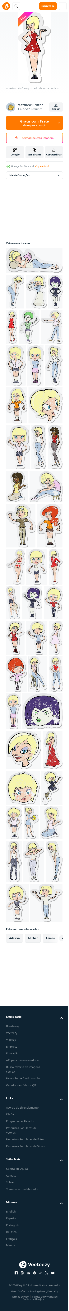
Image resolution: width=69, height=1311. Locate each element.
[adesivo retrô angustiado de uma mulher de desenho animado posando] (15, 291)
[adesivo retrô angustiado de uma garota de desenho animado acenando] (36, 808)
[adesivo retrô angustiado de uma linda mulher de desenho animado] (32, 407)
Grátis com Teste (34, 123)
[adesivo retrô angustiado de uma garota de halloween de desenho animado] (45, 327)
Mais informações (19, 175)
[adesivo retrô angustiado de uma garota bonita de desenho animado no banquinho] (15, 882)
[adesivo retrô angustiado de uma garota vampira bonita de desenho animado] (13, 327)
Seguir (56, 109)
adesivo (14, 1234)
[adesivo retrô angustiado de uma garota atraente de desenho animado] (37, 1118)
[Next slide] (54, 1234)
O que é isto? (42, 166)
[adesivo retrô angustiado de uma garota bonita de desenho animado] (37, 773)
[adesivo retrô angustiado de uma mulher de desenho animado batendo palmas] (53, 1035)
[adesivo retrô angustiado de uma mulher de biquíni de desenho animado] (42, 692)
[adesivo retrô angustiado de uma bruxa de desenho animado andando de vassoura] (16, 1036)
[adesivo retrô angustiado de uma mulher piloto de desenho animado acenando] (20, 651)
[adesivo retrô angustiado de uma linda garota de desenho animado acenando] (33, 566)
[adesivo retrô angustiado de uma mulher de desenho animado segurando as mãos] (22, 1199)
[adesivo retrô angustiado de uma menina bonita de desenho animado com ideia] (18, 527)
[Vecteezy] (6, 6)
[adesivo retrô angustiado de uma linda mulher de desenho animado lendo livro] (34, 260)
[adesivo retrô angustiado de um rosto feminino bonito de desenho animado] (23, 485)
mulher (33, 1234)
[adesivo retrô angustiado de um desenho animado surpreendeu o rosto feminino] (44, 996)
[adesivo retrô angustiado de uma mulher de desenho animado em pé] (14, 407)
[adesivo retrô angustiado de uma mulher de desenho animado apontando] (17, 362)
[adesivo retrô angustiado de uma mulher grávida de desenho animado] (13, 844)
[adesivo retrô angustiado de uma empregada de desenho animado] (17, 1160)
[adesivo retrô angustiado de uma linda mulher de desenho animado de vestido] (27, 327)
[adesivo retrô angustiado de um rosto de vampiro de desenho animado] (26, 919)
